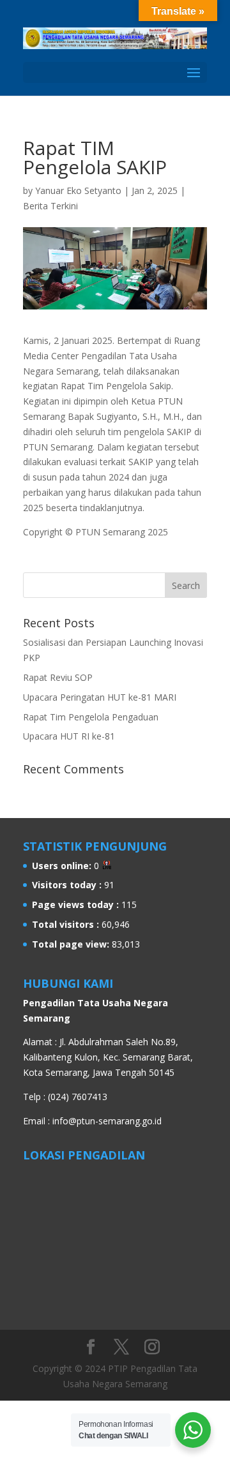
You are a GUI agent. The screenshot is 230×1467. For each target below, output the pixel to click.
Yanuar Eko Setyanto (78, 190)
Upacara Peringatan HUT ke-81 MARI (99, 697)
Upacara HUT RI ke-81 (69, 736)
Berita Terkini (50, 206)
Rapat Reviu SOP (58, 677)
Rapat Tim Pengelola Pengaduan (90, 717)
